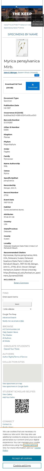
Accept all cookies (22, 458)
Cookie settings (30, 445)
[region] (22, 449)
